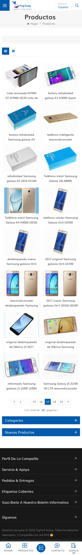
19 (61, 402)
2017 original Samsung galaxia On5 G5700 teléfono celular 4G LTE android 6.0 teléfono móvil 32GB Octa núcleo (61, 261)
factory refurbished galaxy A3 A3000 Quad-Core (60, 95)
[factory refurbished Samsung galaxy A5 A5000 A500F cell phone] (21, 117)
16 (41, 402)
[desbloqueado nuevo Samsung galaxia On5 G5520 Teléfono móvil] (21, 242)
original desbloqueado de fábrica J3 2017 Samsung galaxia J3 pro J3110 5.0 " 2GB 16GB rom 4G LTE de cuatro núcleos (21, 344)
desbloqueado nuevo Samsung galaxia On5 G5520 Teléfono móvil (21, 261)
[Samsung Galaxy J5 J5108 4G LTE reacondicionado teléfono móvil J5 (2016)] (60, 366)
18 (54, 402)
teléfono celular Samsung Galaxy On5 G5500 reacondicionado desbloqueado (60, 220)
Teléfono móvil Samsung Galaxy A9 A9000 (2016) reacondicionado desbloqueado (21, 220)
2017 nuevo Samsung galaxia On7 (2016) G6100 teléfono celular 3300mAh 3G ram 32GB (60, 303)
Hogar (34, 23)
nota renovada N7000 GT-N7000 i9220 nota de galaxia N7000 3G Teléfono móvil (21, 95)
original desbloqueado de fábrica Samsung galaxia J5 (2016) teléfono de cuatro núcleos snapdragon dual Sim (60, 344)
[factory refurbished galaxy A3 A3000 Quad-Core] (60, 76)
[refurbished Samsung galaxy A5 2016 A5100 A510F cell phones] (21, 159)
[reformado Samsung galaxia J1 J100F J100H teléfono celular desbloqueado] (21, 366)
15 (34, 402)
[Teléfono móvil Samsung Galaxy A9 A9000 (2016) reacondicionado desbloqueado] (21, 200)
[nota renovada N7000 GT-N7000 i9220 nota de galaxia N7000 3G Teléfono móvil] (21, 76)
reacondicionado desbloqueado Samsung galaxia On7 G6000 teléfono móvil (21, 303)
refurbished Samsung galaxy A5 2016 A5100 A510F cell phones (21, 178)
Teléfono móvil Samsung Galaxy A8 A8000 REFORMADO (60, 178)
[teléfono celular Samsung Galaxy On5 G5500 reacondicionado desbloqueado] (60, 200)
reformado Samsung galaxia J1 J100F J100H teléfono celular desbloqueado (21, 386)
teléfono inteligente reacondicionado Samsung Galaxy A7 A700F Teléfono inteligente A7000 (60, 137)
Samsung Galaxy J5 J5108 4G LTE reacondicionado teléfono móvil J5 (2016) (61, 386)
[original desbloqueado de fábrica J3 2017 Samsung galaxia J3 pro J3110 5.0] (21, 325)
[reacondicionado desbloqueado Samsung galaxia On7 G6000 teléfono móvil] (21, 283)
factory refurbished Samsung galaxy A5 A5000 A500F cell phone (21, 137)
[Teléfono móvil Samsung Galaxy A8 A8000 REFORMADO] (60, 159)
